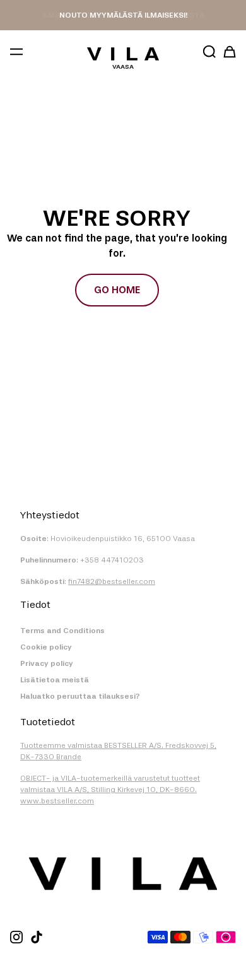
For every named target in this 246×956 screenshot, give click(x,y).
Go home (117, 290)
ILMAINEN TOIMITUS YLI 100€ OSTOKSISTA (123, 15)
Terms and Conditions (62, 630)
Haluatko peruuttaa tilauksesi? (80, 696)
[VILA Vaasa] (123, 53)
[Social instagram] (16, 937)
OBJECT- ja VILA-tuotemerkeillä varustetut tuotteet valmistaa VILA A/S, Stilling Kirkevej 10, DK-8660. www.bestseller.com (110, 789)
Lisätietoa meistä (54, 679)
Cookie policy (46, 647)
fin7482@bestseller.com (111, 581)
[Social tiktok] (36, 937)
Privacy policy (46, 663)
